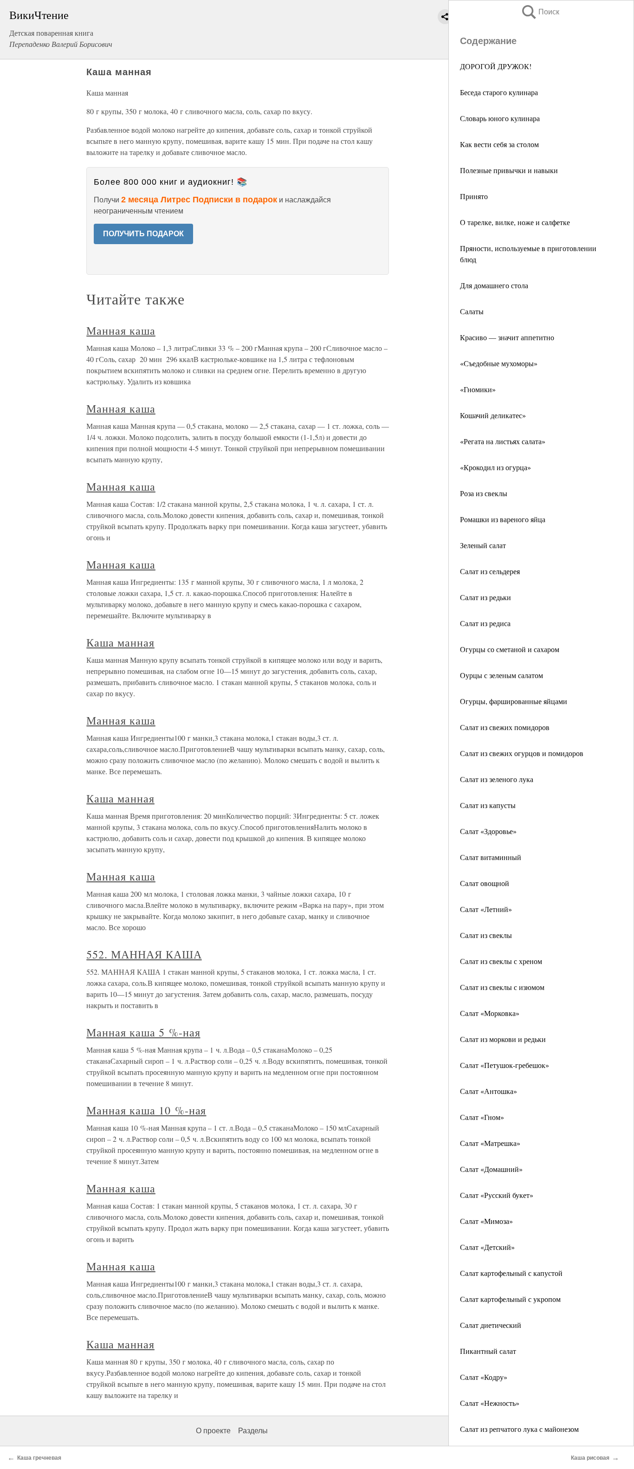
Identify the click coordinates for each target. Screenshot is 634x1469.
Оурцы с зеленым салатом (501, 675)
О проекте (213, 1431)
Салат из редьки (485, 597)
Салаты (472, 311)
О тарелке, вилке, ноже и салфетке (515, 222)
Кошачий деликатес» (493, 415)
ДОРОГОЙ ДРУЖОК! (495, 66)
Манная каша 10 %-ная (146, 1110)
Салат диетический (490, 1325)
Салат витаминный (490, 857)
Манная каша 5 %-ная (143, 1032)
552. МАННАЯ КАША (143, 954)
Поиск (539, 12)
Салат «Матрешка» (490, 1143)
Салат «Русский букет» (496, 1195)
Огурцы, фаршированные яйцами (513, 701)
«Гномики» (478, 389)
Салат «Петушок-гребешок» (504, 1065)
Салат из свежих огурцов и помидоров (521, 753)
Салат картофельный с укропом (510, 1299)
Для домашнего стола (494, 285)
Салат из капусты (488, 805)
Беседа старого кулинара (499, 92)
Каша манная (120, 642)
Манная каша (120, 330)
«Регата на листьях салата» (502, 441)
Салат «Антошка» (488, 1091)
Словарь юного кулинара (500, 118)
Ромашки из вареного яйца (502, 519)
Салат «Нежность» (489, 1403)
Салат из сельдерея (490, 571)
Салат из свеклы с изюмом (502, 987)
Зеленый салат (483, 545)
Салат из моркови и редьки (503, 1039)
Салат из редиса (485, 623)
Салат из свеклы (486, 935)
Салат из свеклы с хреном (501, 961)
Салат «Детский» (487, 1247)
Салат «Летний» (486, 909)
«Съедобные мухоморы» (498, 363)
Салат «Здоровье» (488, 831)
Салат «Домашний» (491, 1169)
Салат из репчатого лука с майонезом (519, 1429)
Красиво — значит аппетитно (507, 337)
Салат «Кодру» (483, 1377)
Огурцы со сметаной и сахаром (509, 649)
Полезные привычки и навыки (509, 170)
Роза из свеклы (483, 493)
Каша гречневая (39, 1458)
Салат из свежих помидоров (505, 727)
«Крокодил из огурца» (495, 467)
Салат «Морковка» (489, 1013)
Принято (474, 196)
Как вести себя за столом (499, 144)
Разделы (253, 1431)
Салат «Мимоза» (486, 1221)
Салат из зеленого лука (496, 779)
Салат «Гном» (482, 1117)
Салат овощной (484, 883)
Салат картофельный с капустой (511, 1273)
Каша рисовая (590, 1458)
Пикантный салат (488, 1351)
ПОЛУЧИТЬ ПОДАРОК (143, 234)
